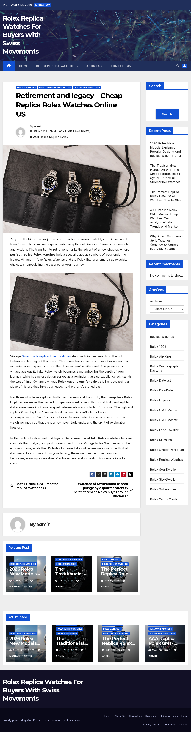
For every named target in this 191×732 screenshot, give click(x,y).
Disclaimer (151, 715)
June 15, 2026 (115, 650)
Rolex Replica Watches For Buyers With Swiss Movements (23, 34)
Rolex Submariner (66, 564)
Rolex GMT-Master (164, 410)
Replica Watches (26, 87)
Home (23, 66)
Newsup (56, 720)
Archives (156, 301)
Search (155, 86)
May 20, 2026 (161, 650)
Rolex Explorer (161, 400)
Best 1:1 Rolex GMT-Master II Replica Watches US (37, 486)
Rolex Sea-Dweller (163, 469)
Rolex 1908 (158, 346)
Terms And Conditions (175, 724)
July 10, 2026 (69, 650)
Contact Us (121, 66)
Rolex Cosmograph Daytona (55, 87)
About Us (94, 66)
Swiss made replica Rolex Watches (46, 356)
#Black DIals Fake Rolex (71, 131)
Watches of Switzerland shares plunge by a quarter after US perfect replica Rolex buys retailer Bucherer (101, 490)
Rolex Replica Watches (56, 66)
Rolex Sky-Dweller (163, 479)
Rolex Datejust (111, 559)
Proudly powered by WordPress (21, 720)
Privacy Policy (151, 724)
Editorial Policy (169, 715)
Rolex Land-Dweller (164, 430)
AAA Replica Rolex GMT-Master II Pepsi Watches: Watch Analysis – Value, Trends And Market (165, 218)
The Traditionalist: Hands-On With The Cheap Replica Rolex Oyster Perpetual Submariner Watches (165, 174)
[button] (177, 66)
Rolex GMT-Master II (165, 420)
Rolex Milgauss (161, 440)
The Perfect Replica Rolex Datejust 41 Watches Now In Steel (166, 196)
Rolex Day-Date (161, 390)
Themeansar (72, 720)
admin (38, 126)
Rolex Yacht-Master (164, 499)
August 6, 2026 (24, 650)
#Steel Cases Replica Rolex (49, 137)
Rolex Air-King (160, 356)
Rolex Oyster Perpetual (167, 450)
